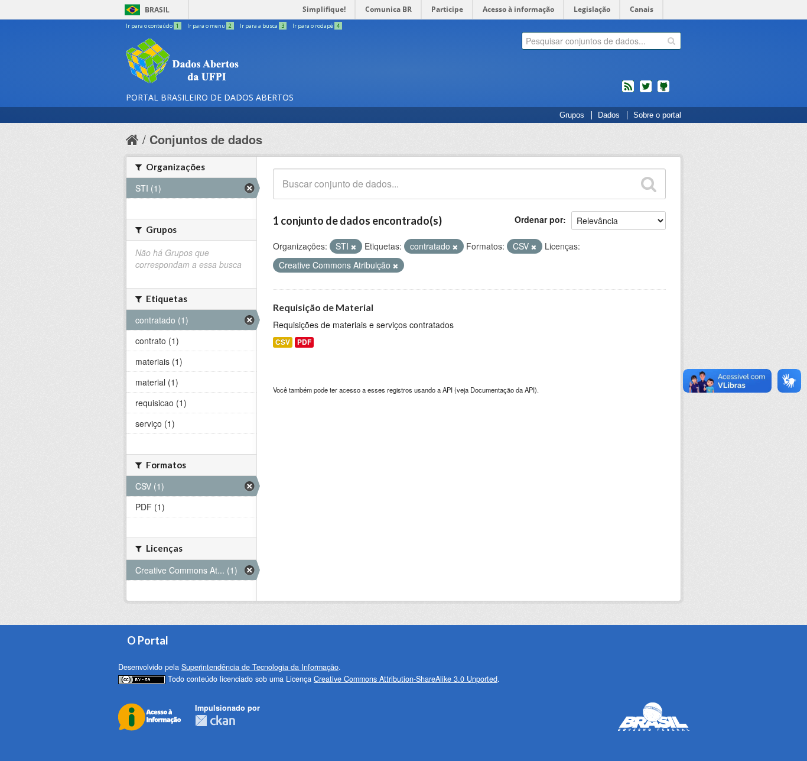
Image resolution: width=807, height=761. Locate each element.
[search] (671, 41)
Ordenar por (539, 219)
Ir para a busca (262, 26)
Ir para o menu (209, 26)
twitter (646, 91)
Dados (609, 115)
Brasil (157, 10)
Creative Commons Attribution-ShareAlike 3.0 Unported (405, 678)
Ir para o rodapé (316, 26)
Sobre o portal (657, 115)
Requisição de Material (323, 307)
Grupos (571, 115)
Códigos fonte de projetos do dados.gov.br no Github (663, 91)
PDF (304, 342)
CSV (282, 342)
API (447, 389)
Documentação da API (502, 389)
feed (628, 91)
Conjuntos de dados (205, 139)
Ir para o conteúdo (152, 26)
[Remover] (353, 246)
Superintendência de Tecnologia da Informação (260, 667)
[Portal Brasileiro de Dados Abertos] (253, 62)
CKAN (215, 720)
